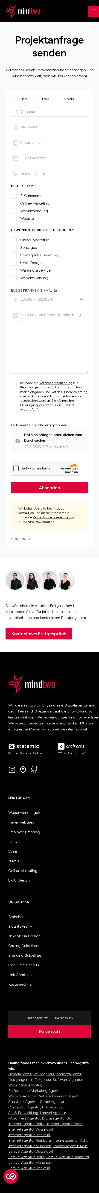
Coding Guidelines (23, 945)
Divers (69, 99)
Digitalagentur (20, 1074)
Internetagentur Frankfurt (29, 1134)
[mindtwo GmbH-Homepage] (20, 11)
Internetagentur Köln (69, 1140)
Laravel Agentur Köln (70, 1145)
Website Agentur (22, 1096)
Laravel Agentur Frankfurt (29, 1168)
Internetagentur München (29, 1145)
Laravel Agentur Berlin (26, 1157)
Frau (45, 99)
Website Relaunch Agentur (60, 1096)
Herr (23, 99)
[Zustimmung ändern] (10, 1176)
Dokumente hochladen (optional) (38, 425)
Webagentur (43, 1074)
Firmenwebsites (21, 822)
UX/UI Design (19, 880)
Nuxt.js (13, 861)
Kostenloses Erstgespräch (39, 633)
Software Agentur (67, 1079)
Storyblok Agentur (23, 1101)
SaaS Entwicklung (23, 1112)
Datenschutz (37, 1018)
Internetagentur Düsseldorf (30, 1129)
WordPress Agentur (24, 1118)
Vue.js (12, 851)
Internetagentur (69, 1074)
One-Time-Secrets (23, 965)
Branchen (16, 916)
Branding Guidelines (24, 955)
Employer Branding (24, 832)
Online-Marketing (22, 870)
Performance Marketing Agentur (34, 1090)
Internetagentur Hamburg (29, 1140)
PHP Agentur (52, 1107)
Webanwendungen (24, 812)
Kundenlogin (49, 1031)
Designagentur (20, 1079)
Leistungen (19, 798)
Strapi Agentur (52, 1101)
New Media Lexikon (24, 936)
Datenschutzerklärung (55, 383)
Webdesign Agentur (24, 1085)
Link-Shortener (20, 974)
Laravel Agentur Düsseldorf (30, 1151)
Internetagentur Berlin (26, 1123)
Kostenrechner (20, 984)
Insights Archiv (20, 926)
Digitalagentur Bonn (59, 1118)
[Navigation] (93, 11)
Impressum (64, 1018)
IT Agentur (42, 1079)
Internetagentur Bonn (64, 1123)
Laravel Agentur (53, 1112)
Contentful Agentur (24, 1107)
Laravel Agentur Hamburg (67, 1157)
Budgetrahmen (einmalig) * (35, 290)
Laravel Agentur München (29, 1162)
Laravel (14, 841)
